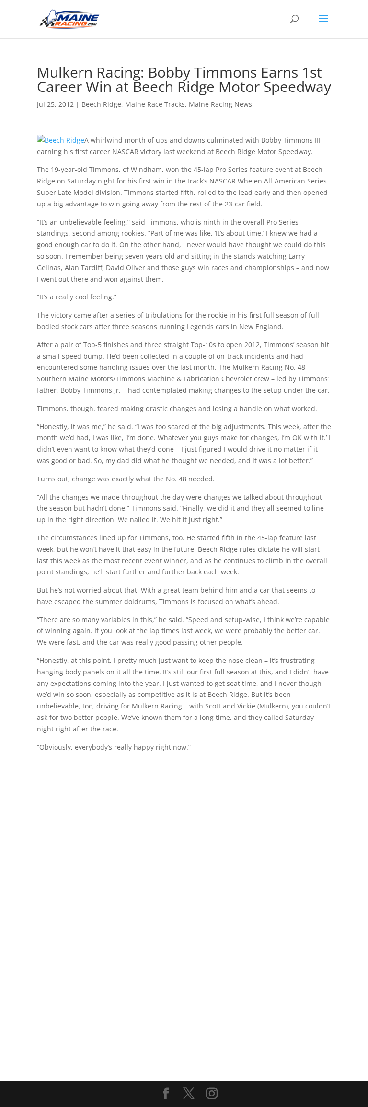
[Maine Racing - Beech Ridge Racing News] (60, 140)
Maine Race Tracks (155, 104)
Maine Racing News (220, 104)
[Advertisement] (184, 820)
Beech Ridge (101, 104)
